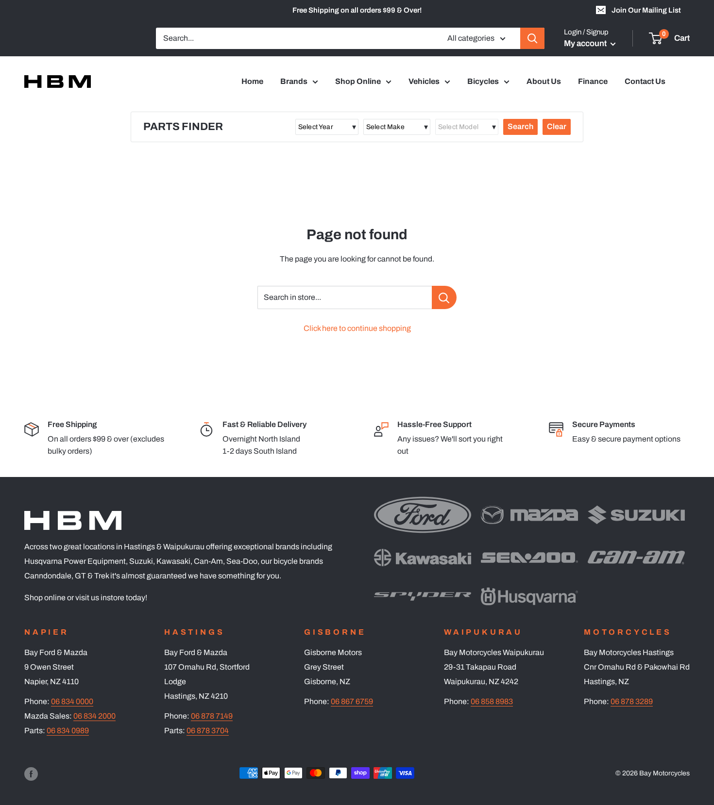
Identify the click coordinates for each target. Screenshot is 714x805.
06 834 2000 (94, 716)
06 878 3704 (208, 730)
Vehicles (424, 81)
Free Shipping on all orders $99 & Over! (357, 10)
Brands (293, 81)
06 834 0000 (72, 701)
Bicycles (483, 81)
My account (586, 43)
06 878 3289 (632, 701)
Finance (593, 81)
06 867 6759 (352, 701)
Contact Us (645, 81)
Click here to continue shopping (357, 328)
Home (252, 81)
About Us (544, 81)
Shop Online (358, 81)
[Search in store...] (444, 297)
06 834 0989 (68, 730)
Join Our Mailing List (646, 10)
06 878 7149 (212, 716)
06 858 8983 (492, 701)
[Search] (532, 38)
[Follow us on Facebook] (31, 774)
